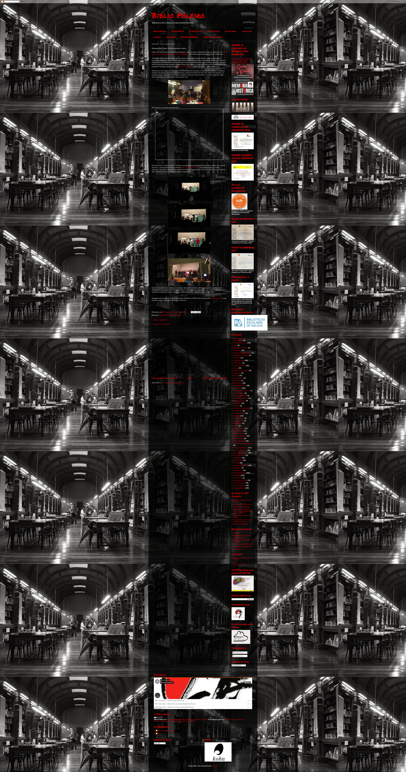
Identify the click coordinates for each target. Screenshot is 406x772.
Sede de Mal (237, 478)
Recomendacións (239, 473)
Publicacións (239, 652)
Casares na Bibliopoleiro (242, 353)
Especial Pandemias (240, 398)
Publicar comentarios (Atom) (173, 383)
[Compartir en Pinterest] (200, 312)
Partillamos (237, 458)
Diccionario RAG (239, 565)
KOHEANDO (170, 37)
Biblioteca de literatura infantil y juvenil (241, 536)
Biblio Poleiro (178, 15)
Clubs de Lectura (239, 365)
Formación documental (241, 408)
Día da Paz (237, 380)
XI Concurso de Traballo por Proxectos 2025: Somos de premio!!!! (241, 61)
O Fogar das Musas (240, 448)
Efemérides (178, 315)
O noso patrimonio (240, 450)
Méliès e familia (239, 433)
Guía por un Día (239, 413)
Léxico (235, 426)
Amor (235, 345)
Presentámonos (178, 31)
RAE (235, 562)
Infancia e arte (238, 421)
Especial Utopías (239, 400)
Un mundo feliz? (239, 483)
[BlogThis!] (194, 312)
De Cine (236, 375)
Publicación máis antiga (215, 378)
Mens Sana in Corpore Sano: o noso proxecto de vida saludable (242, 511)
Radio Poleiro (238, 470)
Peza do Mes (238, 460)
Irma (159, 733)
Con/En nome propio (240, 370)
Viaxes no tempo (239, 485)
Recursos (236, 475)
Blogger (214, 766)
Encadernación (238, 393)
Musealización (238, 438)
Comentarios (239, 656)
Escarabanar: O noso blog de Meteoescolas (242, 520)
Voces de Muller (239, 488)
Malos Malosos (238, 428)
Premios (236, 463)
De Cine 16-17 (238, 378)
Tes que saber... (231, 31)
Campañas (157, 37)
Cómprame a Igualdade (241, 507)
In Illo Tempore (238, 418)
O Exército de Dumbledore (242, 443)
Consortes (237, 373)
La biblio (236, 533)
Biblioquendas (216, 298)
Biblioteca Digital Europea (242, 544)
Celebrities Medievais (241, 355)
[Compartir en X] (196, 312)
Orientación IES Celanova (242, 504)
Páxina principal (160, 31)
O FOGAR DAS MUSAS (212, 37)
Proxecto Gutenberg (240, 465)
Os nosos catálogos (240, 453)
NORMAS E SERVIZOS (189, 37)
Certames (236, 358)
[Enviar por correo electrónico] (192, 312)
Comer (235, 368)
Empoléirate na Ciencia (241, 390)
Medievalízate (238, 431)
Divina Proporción (239, 385)
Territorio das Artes (240, 480)
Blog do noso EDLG (240, 524)
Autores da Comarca (184, 66)
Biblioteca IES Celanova (166, 730)
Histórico (236, 416)
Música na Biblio (239, 441)
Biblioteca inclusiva (240, 348)
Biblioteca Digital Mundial (242, 546)
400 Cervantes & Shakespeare (239, 339)
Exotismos (237, 403)
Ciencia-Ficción (239, 360)
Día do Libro (237, 383)
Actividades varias (166, 315)
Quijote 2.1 (237, 468)
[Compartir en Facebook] (198, 312)
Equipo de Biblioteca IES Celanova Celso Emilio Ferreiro (187, 719)
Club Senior (237, 363)
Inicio (190, 378)
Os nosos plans (195, 31)
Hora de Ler (247, 31)
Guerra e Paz (238, 411)
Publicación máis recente (164, 378)
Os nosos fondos (213, 31)
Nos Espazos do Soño (190, 167)
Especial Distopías (240, 395)
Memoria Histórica (239, 436)
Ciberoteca (237, 549)
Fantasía (236, 406)
